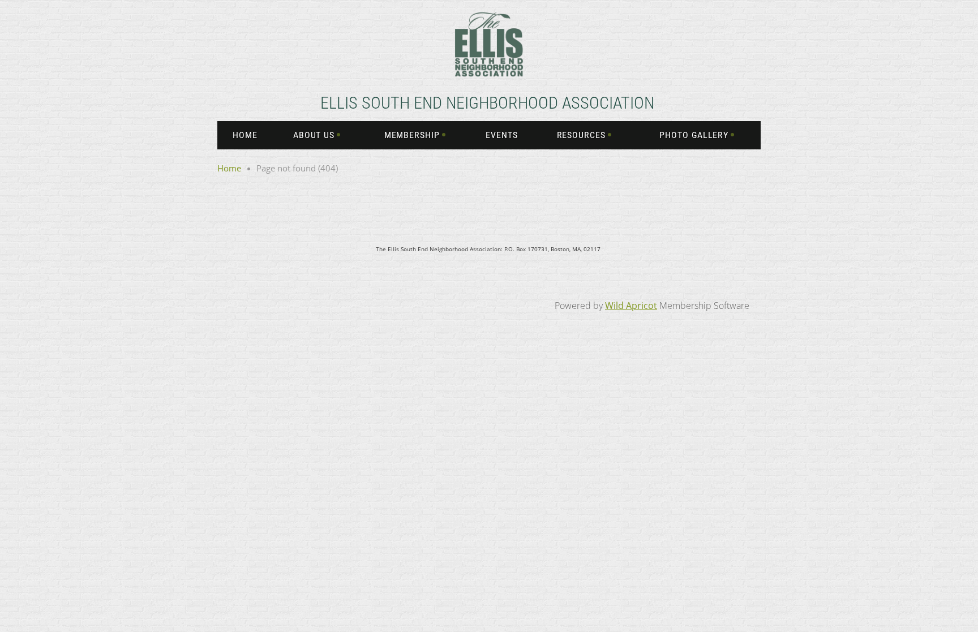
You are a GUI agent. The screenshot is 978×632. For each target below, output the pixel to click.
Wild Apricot (631, 305)
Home (229, 168)
